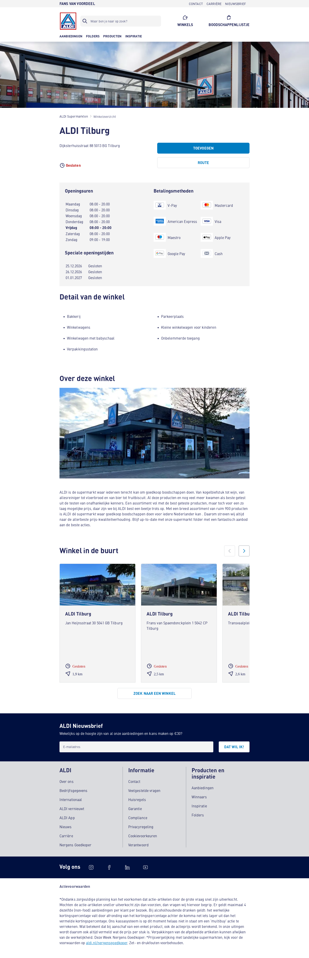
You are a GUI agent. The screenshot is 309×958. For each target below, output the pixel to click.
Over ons (66, 781)
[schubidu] (109, 867)
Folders (198, 814)
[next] (244, 550)
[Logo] (68, 21)
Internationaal (70, 799)
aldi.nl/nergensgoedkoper (106, 942)
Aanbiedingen (203, 787)
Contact (134, 781)
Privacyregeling (140, 826)
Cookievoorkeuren (142, 835)
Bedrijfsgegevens (73, 790)
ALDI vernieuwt (71, 808)
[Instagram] (91, 867)
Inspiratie (199, 805)
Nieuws (65, 826)
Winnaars (199, 796)
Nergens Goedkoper (75, 844)
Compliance (137, 817)
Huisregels (137, 799)
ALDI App (67, 817)
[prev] (229, 550)
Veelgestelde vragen (144, 790)
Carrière (66, 835)
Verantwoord (138, 844)
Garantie (135, 808)
